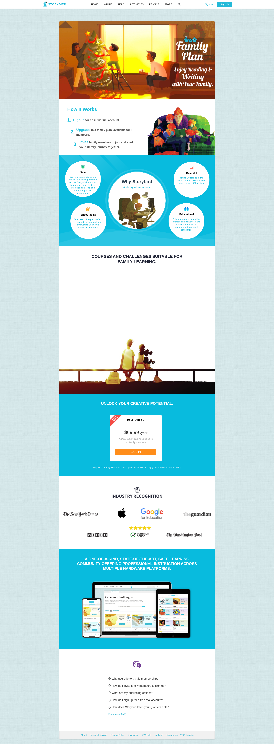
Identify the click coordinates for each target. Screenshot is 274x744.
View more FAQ (117, 714)
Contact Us (172, 735)
